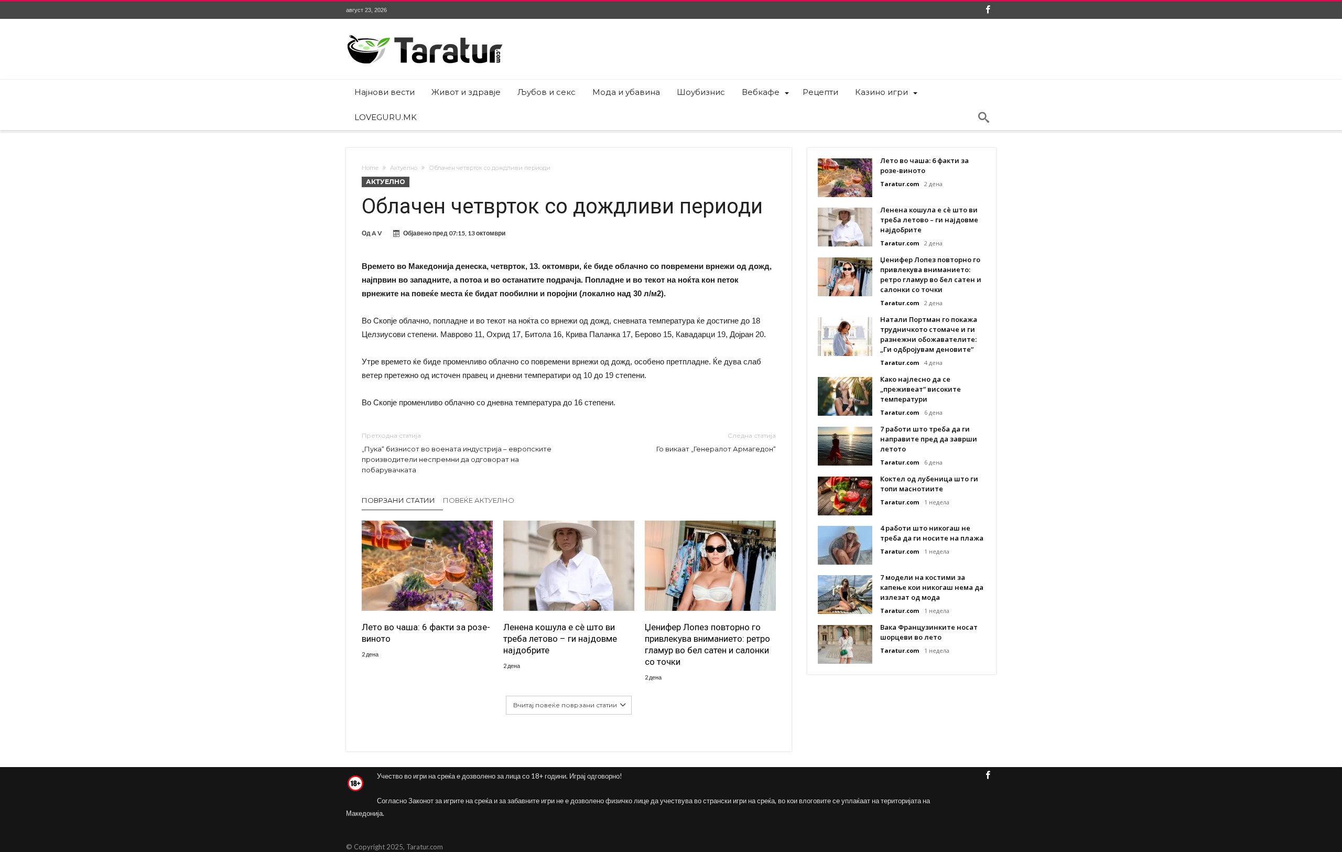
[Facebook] (987, 10)
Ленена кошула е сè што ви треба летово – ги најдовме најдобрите (560, 638)
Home (370, 167)
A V (377, 233)
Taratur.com (899, 184)
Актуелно (403, 167)
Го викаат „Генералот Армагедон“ (716, 442)
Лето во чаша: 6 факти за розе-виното (426, 633)
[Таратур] (424, 34)
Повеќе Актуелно (478, 500)
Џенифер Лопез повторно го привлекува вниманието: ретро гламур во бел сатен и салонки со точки (707, 644)
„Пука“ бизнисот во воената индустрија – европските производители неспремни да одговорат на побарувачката (456, 453)
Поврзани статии (398, 500)
